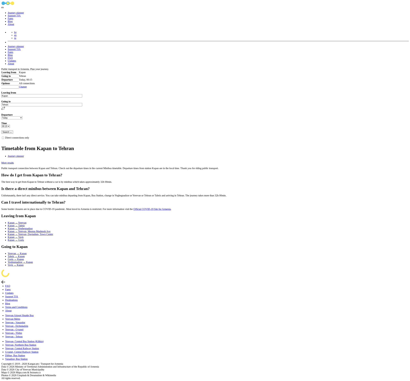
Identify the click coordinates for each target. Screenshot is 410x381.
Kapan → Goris (16, 240)
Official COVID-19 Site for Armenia (152, 209)
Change (23, 86)
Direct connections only (17, 137)
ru (15, 38)
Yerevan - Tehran (14, 336)
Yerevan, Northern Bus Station (20, 345)
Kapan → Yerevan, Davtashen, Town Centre (30, 234)
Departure (7, 114)
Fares (10, 18)
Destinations (11, 300)
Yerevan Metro (12, 319)
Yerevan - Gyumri (14, 329)
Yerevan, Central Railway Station (22, 348)
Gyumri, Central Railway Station (21, 352)
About (11, 24)
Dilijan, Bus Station (15, 355)
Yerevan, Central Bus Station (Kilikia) (24, 341)
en (15, 35)
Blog (10, 21)
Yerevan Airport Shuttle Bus (19, 315)
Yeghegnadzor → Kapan (20, 262)
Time (4, 123)
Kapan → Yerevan (17, 222)
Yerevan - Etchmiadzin (16, 326)
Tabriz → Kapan (16, 256)
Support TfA (14, 15)
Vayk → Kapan (16, 265)
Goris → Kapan (16, 259)
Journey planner (16, 12)
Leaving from (8, 92)
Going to (6, 101)
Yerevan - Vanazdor (15, 322)
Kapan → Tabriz (16, 225)
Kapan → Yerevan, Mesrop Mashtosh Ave (29, 231)
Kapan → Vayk (16, 237)
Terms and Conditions (16, 307)
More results (7, 162)
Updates (12, 60)
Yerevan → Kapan (17, 253)
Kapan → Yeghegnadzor (20, 228)
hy (15, 32)
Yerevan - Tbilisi (13, 333)
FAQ (10, 58)
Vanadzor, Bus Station (16, 359)
